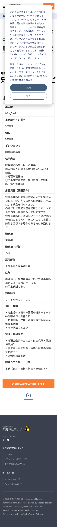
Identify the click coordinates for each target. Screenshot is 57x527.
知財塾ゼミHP (11, 479)
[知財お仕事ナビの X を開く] (4, 440)
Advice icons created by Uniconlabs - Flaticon (22, 506)
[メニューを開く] (5, 6)
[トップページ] (4, 16)
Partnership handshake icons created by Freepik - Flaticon (27, 502)
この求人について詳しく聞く (28, 384)
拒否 (28, 96)
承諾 (28, 87)
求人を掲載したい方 (13, 463)
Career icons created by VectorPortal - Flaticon (23, 514)
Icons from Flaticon (33, 498)
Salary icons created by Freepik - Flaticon (20, 510)
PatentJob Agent (12, 484)
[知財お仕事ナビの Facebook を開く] (8, 440)
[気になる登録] (28, 395)
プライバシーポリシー (14, 459)
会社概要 (8, 454)
